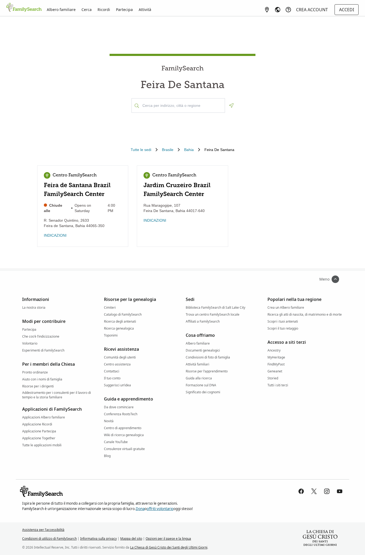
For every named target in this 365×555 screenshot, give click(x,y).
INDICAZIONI (55, 235)
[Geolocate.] (231, 105)
